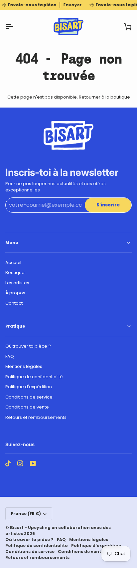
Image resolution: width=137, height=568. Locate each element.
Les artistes (17, 283)
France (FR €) (26, 513)
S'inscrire (108, 205)
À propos (15, 293)
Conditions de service (29, 397)
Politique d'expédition (28, 387)
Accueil (13, 262)
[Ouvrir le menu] (15, 26)
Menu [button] (11, 242)
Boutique (15, 272)
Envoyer (72, 5)
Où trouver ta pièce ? (28, 346)
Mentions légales (23, 366)
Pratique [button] (15, 326)
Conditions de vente (27, 407)
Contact (14, 303)
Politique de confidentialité (34, 377)
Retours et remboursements (36, 417)
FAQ (9, 356)
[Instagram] (20, 463)
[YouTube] (33, 463)
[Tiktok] (8, 463)
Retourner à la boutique (104, 97)
